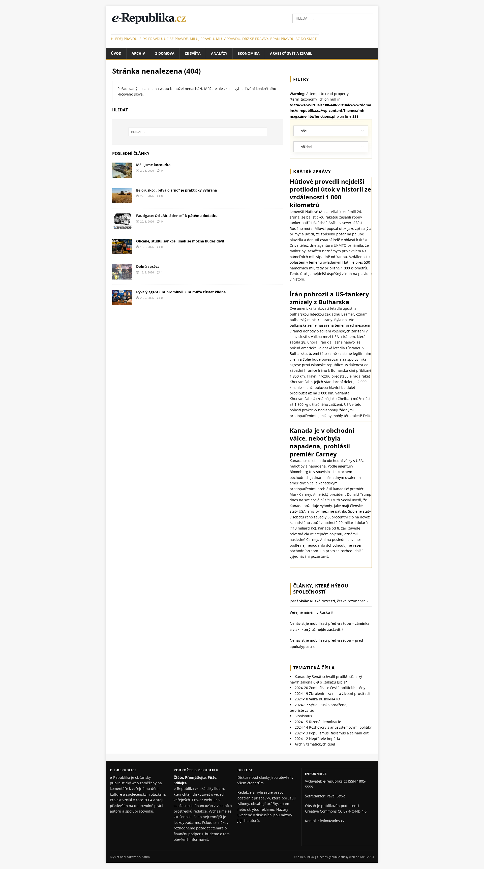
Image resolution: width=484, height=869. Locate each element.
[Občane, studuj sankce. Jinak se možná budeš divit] (122, 251)
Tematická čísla (314, 668)
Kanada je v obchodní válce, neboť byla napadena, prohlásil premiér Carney (322, 442)
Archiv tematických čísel (315, 744)
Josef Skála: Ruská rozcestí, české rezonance (328, 601)
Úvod (116, 53)
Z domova (164, 53)
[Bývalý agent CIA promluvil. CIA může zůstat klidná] (122, 301)
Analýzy (219, 53)
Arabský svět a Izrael (291, 53)
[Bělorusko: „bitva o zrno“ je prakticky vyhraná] (122, 200)
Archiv (138, 53)
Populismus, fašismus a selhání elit (332, 733)
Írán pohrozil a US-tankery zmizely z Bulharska (329, 298)
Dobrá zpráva (147, 266)
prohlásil (324, 488)
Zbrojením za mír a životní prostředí (332, 693)
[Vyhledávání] (332, 18)
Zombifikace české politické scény (330, 687)
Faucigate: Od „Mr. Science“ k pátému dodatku (177, 215)
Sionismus (303, 715)
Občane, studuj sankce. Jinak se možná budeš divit (180, 241)
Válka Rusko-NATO (317, 699)
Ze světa (193, 53)
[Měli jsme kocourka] (122, 174)
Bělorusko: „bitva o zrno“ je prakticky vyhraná (176, 190)
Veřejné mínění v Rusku (310, 612)
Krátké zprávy (312, 171)
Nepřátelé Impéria (317, 738)
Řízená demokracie (318, 721)
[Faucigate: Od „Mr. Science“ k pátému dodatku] (122, 225)
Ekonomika (249, 53)
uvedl (356, 500)
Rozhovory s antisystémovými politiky (333, 727)
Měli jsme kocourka (153, 164)
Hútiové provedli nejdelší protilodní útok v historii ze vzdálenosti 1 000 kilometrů (330, 193)
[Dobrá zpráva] (122, 276)
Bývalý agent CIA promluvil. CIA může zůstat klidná (181, 292)
